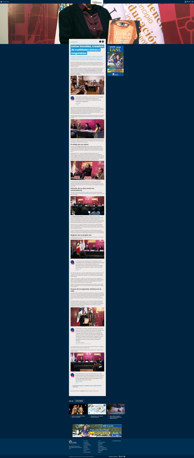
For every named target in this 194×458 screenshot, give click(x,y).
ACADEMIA (86, 442)
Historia (99, 452)
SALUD (85, 450)
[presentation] (69, 409)
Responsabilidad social (102, 449)
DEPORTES (86, 447)
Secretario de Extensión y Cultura (85, 192)
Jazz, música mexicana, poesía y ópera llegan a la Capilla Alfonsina (116, 417)
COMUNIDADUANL (87, 445)
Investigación (100, 446)
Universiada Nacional (117, 440)
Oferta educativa (101, 442)
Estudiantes (100, 443)
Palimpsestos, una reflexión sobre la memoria (97, 417)
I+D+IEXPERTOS (87, 449)
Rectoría (100, 445)
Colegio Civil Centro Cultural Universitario (90, 73)
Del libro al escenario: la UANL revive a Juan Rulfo (78, 417)
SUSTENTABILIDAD (87, 452)
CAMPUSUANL (86, 443)
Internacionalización (102, 447)
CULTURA (79, 401)
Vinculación (100, 450)
